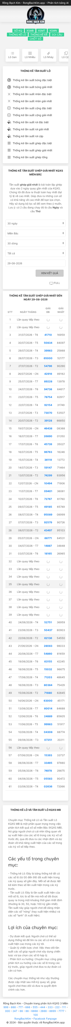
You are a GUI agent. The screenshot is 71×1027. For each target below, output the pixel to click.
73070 (48, 412)
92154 (48, 404)
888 (13, 1007)
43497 (48, 530)
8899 (52, 1010)
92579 (48, 522)
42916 (48, 373)
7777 (61, 1010)
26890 (48, 436)
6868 (34, 1010)
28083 (48, 645)
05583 (48, 778)
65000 (48, 358)
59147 (48, 467)
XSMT (41, 30)
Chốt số (35, 38)
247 (15, 1010)
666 (27, 1007)
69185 (48, 506)
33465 (48, 762)
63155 (48, 661)
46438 (48, 428)
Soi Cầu (57, 34)
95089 (48, 514)
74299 (48, 475)
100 (35, 1014)
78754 (48, 397)
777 (20, 1007)
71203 (48, 677)
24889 (48, 716)
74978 (48, 770)
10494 (48, 483)
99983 (48, 724)
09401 (48, 491)
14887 (48, 545)
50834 (48, 342)
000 (7, 1010)
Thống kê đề (39, 34)
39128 (48, 420)
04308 (48, 732)
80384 (48, 685)
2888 (43, 1010)
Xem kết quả (49, 273)
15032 (48, 669)
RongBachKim (22, 1018)
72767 (48, 498)
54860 (48, 653)
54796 (48, 365)
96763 (48, 451)
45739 (48, 444)
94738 (48, 389)
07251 (48, 739)
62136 (48, 638)
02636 (48, 786)
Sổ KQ (18, 30)
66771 (48, 538)
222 (57, 1007)
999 (5, 1007)
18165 (48, 553)
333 (50, 1007)
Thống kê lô (17, 34)
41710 (48, 334)
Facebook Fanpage (45, 1018)
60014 (48, 708)
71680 (48, 692)
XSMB (30, 30)
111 (64, 1007)
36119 (48, 459)
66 (21, 1010)
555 (35, 1007)
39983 (48, 350)
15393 (48, 755)
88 (27, 1010)
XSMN (53, 30)
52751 (48, 622)
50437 (48, 630)
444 (42, 1007)
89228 (48, 381)
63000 (48, 700)
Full (56, 282)
